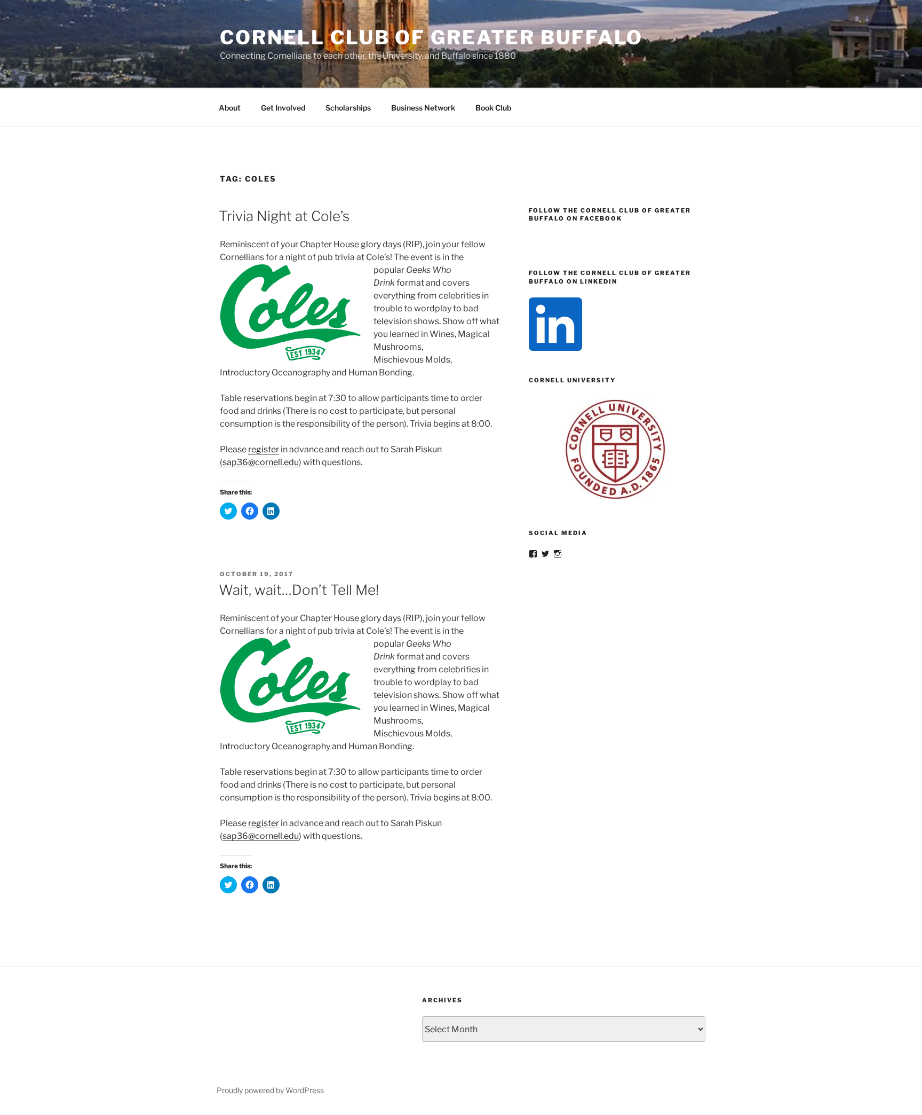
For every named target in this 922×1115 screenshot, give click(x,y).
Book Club (493, 107)
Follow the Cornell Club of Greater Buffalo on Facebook (610, 214)
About (230, 107)
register (263, 449)
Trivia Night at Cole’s (284, 216)
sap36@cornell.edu (260, 462)
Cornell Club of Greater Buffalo (431, 37)
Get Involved (283, 107)
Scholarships (348, 107)
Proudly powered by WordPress (270, 1090)
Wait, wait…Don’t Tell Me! (299, 590)
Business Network (423, 107)
